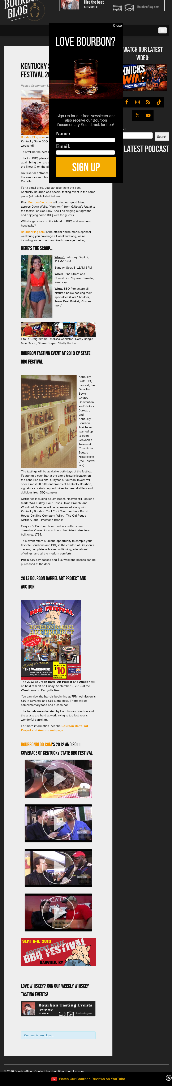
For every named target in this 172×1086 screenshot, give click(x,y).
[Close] (6, 185)
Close (117, 25)
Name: (63, 133)
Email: (63, 146)
